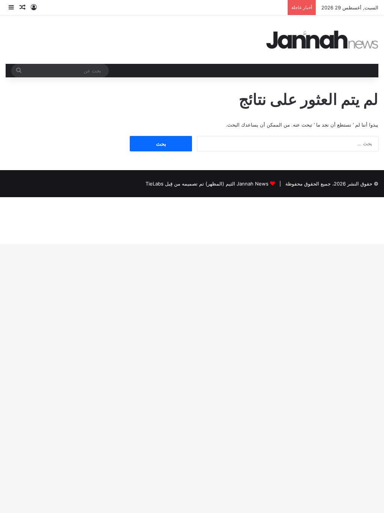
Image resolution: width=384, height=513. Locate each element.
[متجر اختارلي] (322, 39)
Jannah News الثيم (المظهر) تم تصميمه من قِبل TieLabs (207, 184)
